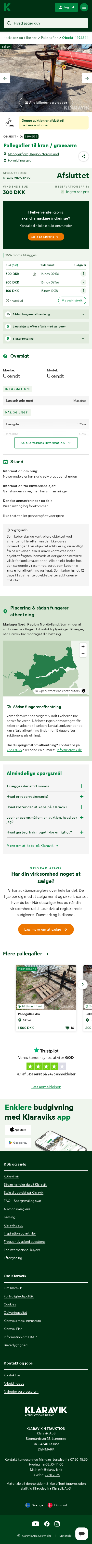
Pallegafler (49, 38)
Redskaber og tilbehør (19, 38)
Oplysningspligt (15, 1312)
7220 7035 (14, 750)
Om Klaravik (13, 1288)
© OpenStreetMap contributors (57, 691)
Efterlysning (13, 1258)
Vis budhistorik (72, 300)
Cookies (10, 1304)
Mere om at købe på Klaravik (30, 846)
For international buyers (22, 1250)
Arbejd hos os (14, 1383)
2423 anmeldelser (61, 1074)
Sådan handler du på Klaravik (25, 1184)
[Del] (84, 156)
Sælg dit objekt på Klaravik (23, 1192)
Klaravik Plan (13, 1329)
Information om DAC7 (20, 1337)
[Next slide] (87, 78)
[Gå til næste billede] (83, 984)
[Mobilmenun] (84, 7)
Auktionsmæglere (17, 1209)
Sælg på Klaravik (42, 237)
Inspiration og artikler (20, 1233)
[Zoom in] (83, 646)
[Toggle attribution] (84, 691)
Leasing (9, 1217)
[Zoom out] (83, 653)
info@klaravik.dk (69, 750)
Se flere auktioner (35, 125)
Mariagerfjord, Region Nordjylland (33, 154)
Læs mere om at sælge (42, 929)
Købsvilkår (11, 1176)
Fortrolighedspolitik (19, 1296)
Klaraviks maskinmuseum (22, 1321)
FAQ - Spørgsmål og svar (22, 1201)
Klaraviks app (13, 1225)
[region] (46, 668)
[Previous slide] (5, 78)
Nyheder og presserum (21, 1391)
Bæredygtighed (15, 1345)
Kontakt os (12, 1375)
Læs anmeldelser (46, 1087)
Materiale (65, 1535)
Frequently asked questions (24, 1242)
